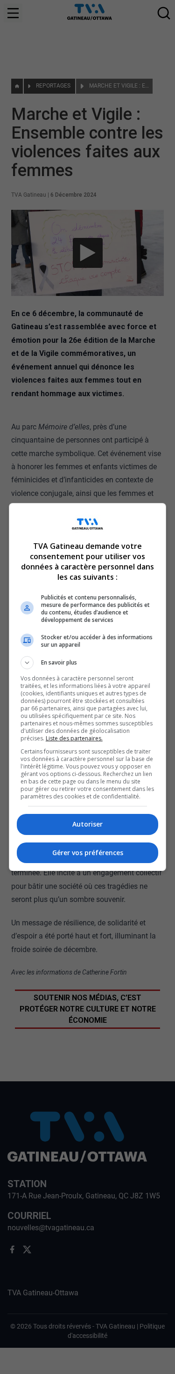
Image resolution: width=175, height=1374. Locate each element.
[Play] (88, 687)
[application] (87, 687)
